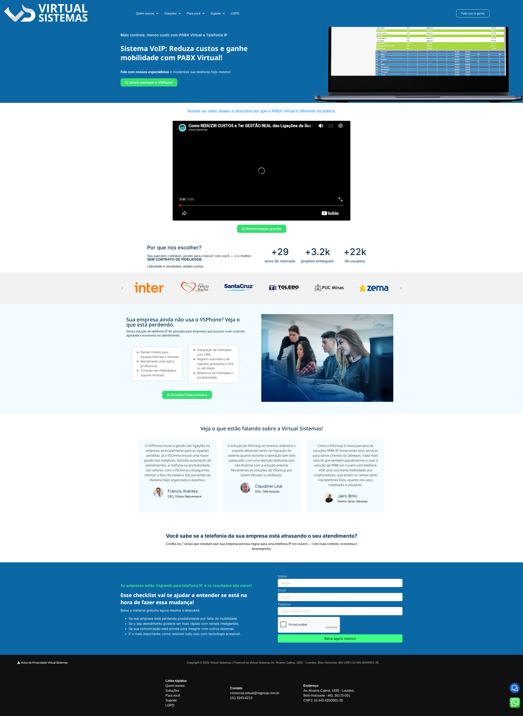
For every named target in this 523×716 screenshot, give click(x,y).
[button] (147, 13)
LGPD (235, 13)
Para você (193, 13)
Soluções (170, 13)
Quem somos (145, 13)
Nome (283, 576)
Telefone (285, 605)
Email (282, 591)
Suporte (215, 13)
